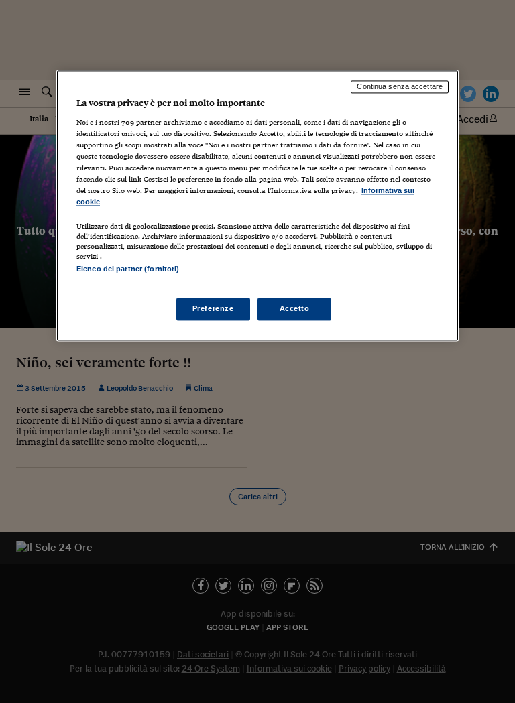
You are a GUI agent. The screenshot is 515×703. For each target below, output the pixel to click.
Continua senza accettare (400, 87)
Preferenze (213, 308)
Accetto (295, 308)
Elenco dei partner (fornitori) (127, 269)
